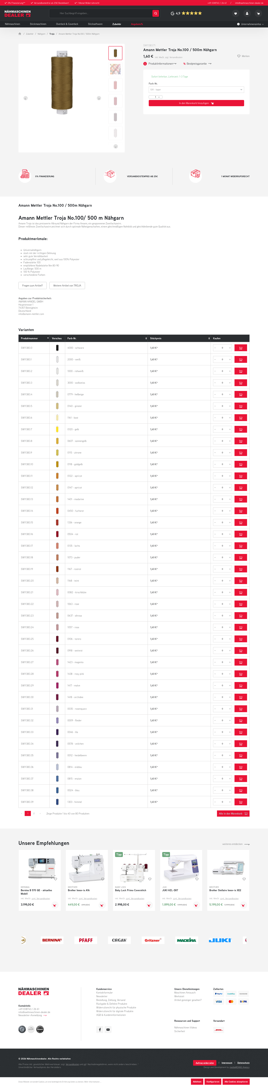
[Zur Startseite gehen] (18, 13)
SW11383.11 (27, 475)
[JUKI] (201, 940)
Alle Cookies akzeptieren (236, 1081)
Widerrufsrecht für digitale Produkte (114, 1011)
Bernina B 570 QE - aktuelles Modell (36, 892)
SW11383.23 (27, 615)
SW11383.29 (27, 685)
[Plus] (230, 348)
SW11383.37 (27, 778)
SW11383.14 (27, 510)
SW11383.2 (26, 371)
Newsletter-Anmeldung (30, 1015)
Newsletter (101, 996)
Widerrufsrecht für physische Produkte (116, 1007)
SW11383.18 (27, 557)
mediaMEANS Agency (240, 1067)
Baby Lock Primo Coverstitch (130, 890)
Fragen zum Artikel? (32, 285)
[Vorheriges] (25, 98)
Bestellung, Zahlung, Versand (110, 1000)
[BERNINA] (33, 940)
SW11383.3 (26, 382)
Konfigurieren (213, 1081)
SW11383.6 (26, 417)
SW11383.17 (27, 545)
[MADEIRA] (167, 940)
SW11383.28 (27, 673)
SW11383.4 (26, 394)
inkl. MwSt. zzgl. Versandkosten (168, 57)
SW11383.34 (27, 743)
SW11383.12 (27, 487)
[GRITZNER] (134, 940)
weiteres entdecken (232, 844)
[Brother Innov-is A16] (87, 867)
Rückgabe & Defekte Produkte (111, 1003)
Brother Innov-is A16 (79, 890)
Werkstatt (179, 996)
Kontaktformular (104, 992)
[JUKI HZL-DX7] (181, 867)
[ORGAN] (100, 940)
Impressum (227, 1062)
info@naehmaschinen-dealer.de (249, 2)
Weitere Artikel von (67, 285)
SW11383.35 (27, 755)
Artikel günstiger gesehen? (188, 1000)
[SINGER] (235, 940)
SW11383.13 (27, 499)
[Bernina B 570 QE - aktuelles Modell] (40, 867)
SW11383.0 (26, 347)
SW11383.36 (27, 767)
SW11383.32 (27, 720)
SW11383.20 (27, 580)
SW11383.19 (27, 569)
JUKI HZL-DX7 (170, 890)
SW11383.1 (26, 359)
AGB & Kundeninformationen (111, 1014)
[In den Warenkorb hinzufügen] (240, 347)
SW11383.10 (27, 464)
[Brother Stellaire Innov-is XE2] (228, 867)
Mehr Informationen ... (92, 1082)
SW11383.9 (26, 452)
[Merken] (55, 879)
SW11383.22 (27, 603)
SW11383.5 (26, 406)
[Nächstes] (99, 98)
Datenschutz (243, 1062)
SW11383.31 (27, 708)
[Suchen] (155, 13)
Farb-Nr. (153, 83)
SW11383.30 (27, 697)
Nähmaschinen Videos (185, 1027)
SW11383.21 (27, 592)
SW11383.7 (26, 429)
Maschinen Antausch (185, 992)
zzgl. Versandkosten (41, 898)
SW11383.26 (27, 650)
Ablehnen (197, 1081)
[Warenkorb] (258, 13)
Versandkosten (72, 1064)
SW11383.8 (26, 440)
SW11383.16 (27, 534)
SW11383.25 (27, 638)
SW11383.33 (27, 732)
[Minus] (215, 348)
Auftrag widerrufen (205, 1062)
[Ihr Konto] (247, 13)
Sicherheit (179, 1031)
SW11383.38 (27, 790)
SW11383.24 (27, 627)
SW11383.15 (27, 522)
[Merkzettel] (235, 13)
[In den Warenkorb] (55, 905)
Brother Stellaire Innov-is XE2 (225, 890)
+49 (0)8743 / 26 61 (217, 2)
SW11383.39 (27, 801)
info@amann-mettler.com (31, 313)
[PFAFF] (66, 940)
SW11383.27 (27, 662)
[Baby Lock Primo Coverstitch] (134, 867)
